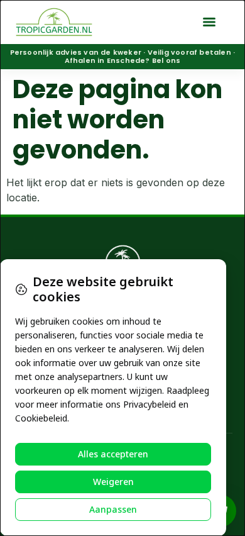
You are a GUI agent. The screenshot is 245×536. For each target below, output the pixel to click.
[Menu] (209, 22)
